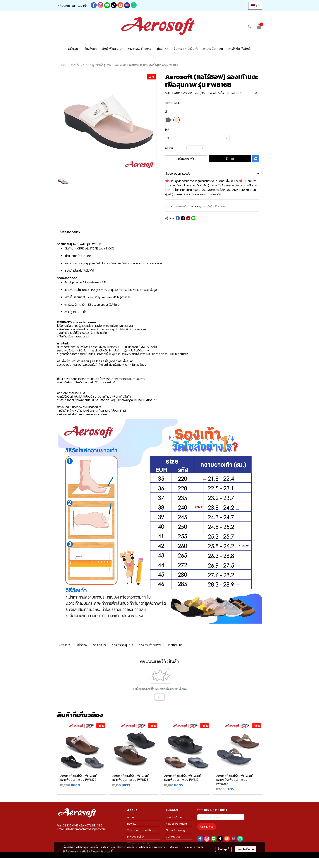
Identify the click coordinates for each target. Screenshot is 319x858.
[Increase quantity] (202, 148)
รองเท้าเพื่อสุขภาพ (150, 645)
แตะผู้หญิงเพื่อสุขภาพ (99, 65)
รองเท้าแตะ (99, 645)
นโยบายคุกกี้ (106, 851)
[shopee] (120, 5)
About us (133, 817)
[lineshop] (134, 5)
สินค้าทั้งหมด (77, 65)
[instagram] (100, 5)
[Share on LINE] (193, 218)
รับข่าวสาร (206, 826)
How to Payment (176, 824)
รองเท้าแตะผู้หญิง (122, 645)
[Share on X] (183, 218)
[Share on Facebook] (178, 218)
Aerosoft (181, 206)
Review (131, 824)
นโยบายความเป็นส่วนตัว (81, 851)
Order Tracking (175, 830)
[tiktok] (114, 5)
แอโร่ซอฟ (81, 645)
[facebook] (94, 5)
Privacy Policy (136, 836)
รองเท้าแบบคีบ (175, 645)
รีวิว (160, 697)
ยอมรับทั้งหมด (245, 849)
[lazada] (127, 5)
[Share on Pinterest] (188, 218)
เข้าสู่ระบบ (63, 6)
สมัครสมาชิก (80, 6)
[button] (255, 6)
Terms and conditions (141, 830)
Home (63, 65)
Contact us (173, 836)
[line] (107, 5)
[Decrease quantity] (189, 148)
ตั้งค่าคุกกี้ (223, 849)
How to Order (174, 817)
